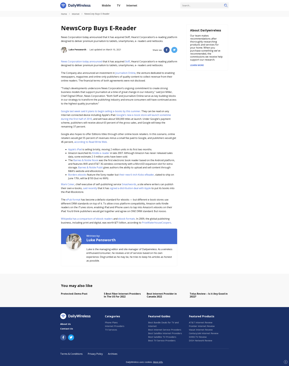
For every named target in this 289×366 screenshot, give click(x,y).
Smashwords (129, 184)
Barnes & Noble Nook (85, 160)
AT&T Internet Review (200, 322)
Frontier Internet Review (202, 326)
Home (64, 13)
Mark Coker (67, 184)
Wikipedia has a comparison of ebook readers (87, 218)
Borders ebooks (77, 174)
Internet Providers (114, 326)
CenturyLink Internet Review (203, 333)
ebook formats (126, 218)
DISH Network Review (200, 340)
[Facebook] (63, 337)
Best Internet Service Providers (164, 329)
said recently (90, 188)
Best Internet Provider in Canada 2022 (162, 295)
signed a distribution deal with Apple (130, 188)
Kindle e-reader (100, 153)
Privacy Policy (95, 353)
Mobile (106, 5)
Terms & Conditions (71, 353)
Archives (112, 353)
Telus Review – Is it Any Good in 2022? (209, 295)
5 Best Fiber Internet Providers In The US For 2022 (122, 295)
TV (118, 5)
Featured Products (201, 316)
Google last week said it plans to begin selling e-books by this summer (100, 111)
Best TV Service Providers (162, 340)
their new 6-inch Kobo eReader (136, 174)
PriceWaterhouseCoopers (156, 222)
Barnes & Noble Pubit (90, 167)
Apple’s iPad (75, 149)
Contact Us (66, 328)
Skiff (127, 61)
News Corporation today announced (81, 61)
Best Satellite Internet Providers (165, 333)
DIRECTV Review (198, 336)
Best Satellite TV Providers (162, 336)
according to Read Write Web (90, 142)
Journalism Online (125, 73)
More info (158, 362)
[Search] (226, 5)
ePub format (73, 199)
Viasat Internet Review (201, 329)
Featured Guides (159, 316)
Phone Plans (111, 322)
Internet (131, 5)
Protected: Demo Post (74, 293)
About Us (65, 323)
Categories (112, 316)
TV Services (111, 329)
